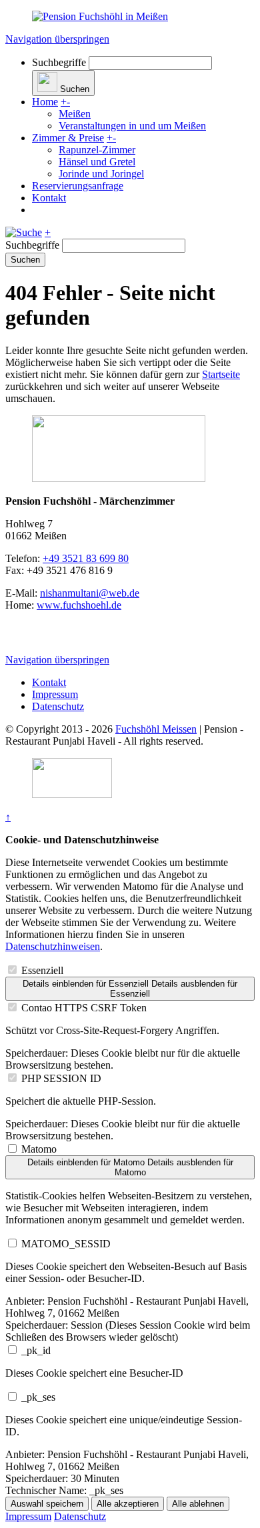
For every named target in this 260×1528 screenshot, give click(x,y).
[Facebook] (36, 637)
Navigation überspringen (57, 39)
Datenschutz (58, 706)
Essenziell (42, 970)
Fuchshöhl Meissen (156, 729)
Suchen (25, 260)
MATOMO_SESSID (66, 1243)
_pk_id (36, 1350)
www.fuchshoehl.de (79, 605)
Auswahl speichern (47, 1504)
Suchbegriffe (59, 62)
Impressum (55, 694)
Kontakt (49, 682)
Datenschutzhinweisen (52, 946)
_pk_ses (38, 1397)
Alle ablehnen (198, 1504)
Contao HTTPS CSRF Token (84, 1007)
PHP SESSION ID (61, 1078)
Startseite (221, 374)
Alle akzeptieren (128, 1504)
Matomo (39, 1149)
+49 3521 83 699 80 (86, 558)
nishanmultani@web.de (89, 593)
